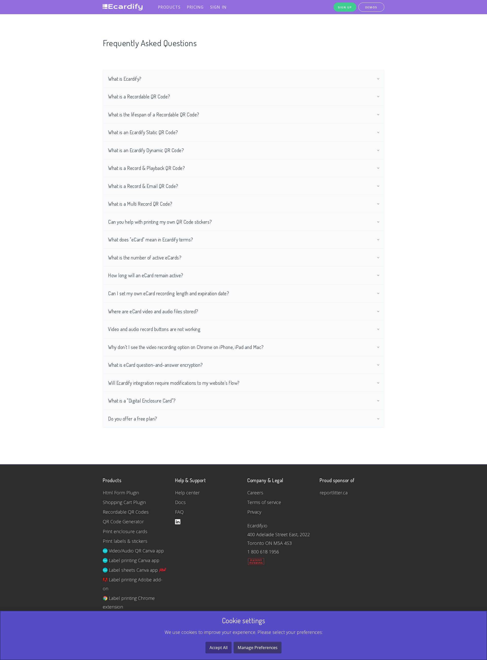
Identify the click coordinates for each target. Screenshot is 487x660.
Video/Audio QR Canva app (136, 551)
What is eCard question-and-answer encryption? (155, 365)
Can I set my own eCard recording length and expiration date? (168, 293)
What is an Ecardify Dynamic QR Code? (146, 150)
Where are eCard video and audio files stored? (153, 311)
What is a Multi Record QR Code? (140, 204)
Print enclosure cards (125, 531)
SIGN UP (345, 7)
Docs (180, 502)
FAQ (179, 512)
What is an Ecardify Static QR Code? (143, 132)
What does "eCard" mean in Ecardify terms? (150, 239)
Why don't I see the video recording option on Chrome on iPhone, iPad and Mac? (186, 347)
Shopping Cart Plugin (124, 502)
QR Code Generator (123, 521)
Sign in (218, 7)
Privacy (254, 512)
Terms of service (264, 502)
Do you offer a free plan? (132, 418)
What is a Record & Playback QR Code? (146, 168)
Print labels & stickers (125, 541)
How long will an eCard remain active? (145, 275)
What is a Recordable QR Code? (139, 96)
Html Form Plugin (121, 493)
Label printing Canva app (133, 560)
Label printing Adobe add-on (132, 584)
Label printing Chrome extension (129, 602)
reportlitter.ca (333, 493)
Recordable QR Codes (126, 512)
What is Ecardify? (125, 79)
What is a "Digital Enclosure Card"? (142, 400)
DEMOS (371, 7)
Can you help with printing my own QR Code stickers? (160, 222)
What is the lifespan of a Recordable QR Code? (153, 114)
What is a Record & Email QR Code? (143, 186)
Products (169, 7)
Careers (255, 493)
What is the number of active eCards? (144, 257)
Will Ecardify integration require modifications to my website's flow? (174, 383)
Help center (187, 493)
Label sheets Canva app (133, 570)
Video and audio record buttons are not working (154, 329)
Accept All (219, 647)
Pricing (195, 7)
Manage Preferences (257, 647)
